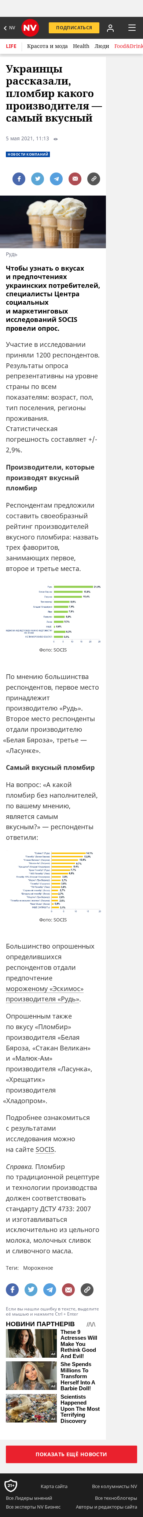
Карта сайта (54, 1486)
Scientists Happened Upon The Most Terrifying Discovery (80, 1409)
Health (81, 45)
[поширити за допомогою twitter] (37, 179)
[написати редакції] (75, 179)
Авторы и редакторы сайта (106, 1506)
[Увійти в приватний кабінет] (110, 28)
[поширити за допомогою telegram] (56, 179)
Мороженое (38, 1267)
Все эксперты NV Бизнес (33, 1506)
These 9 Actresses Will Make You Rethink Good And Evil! (78, 1344)
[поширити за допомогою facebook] (18, 179)
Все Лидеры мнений (29, 1498)
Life (11, 45)
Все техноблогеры (116, 1498)
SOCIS (45, 1149)
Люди (102, 45)
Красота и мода (47, 45)
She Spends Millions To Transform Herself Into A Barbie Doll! (77, 1376)
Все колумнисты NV (114, 1486)
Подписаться (74, 28)
